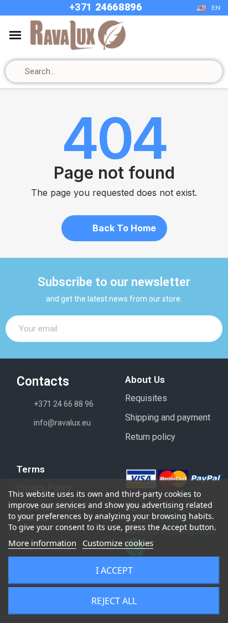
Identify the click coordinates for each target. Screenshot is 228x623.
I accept (114, 570)
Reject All (114, 601)
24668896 (117, 7)
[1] (208, 328)
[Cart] (195, 35)
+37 (78, 7)
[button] (114, 228)
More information (42, 542)
